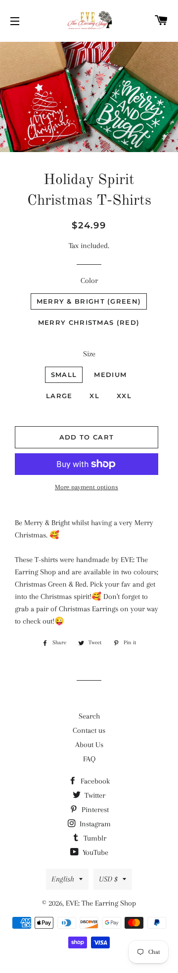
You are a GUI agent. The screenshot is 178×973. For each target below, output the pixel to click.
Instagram (94, 823)
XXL (124, 396)
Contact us (89, 730)
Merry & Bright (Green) (89, 301)
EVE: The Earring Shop (101, 903)
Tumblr (94, 838)
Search (89, 716)
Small (64, 374)
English (62, 879)
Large (59, 396)
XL (94, 396)
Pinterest (94, 809)
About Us (89, 744)
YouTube (94, 852)
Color (89, 280)
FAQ (89, 758)
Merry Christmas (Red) (88, 322)
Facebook (94, 781)
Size (89, 353)
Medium (110, 374)
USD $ (108, 879)
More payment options (86, 487)
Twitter (94, 795)
